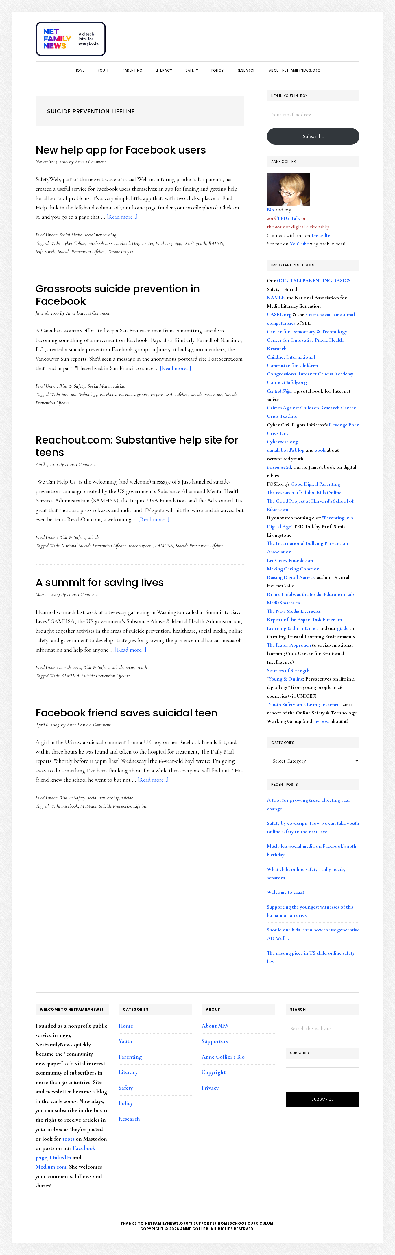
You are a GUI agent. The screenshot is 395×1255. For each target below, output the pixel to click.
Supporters (215, 1041)
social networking (100, 234)
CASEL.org (279, 314)
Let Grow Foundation (290, 560)
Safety (126, 1087)
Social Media (70, 234)
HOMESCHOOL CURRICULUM (246, 1223)
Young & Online (285, 679)
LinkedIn (321, 235)
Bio (270, 210)
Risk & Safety (72, 386)
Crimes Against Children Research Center (311, 407)
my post (321, 721)
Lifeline (181, 394)
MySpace (88, 806)
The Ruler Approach (289, 645)
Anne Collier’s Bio (223, 1056)
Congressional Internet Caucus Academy (310, 374)
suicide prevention (206, 394)
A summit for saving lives (100, 582)
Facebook (108, 394)
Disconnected (279, 467)
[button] (353, 35)
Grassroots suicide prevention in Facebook (118, 295)
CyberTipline (73, 243)
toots (68, 1138)
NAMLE (276, 297)
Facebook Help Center (133, 243)
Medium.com (51, 1166)
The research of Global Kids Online (304, 492)
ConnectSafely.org (287, 382)
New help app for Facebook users (121, 150)
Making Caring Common (293, 569)
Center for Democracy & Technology (307, 331)
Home (126, 1025)
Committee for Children (292, 365)
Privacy (210, 1087)
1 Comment (96, 161)
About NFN (215, 1025)
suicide (119, 386)
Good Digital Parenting (315, 484)
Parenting (130, 1056)
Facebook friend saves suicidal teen (127, 712)
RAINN (215, 243)
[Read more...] (122, 217)
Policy (126, 1103)
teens (130, 667)
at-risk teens (70, 667)
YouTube (299, 243)
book (320, 450)
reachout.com (141, 545)
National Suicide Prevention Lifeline (93, 545)
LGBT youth (194, 243)
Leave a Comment (93, 313)
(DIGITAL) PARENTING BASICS (313, 280)
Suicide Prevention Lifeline (81, 251)
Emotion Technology (79, 394)
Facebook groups (133, 394)
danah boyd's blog (285, 450)
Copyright (214, 1072)
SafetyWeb (45, 251)
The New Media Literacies (294, 611)
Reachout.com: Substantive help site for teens (137, 446)
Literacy (128, 1072)
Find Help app (168, 243)
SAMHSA (164, 545)
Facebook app (99, 243)
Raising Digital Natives (290, 577)
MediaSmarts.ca (283, 602)
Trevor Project (120, 251)
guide (342, 628)
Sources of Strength (288, 670)
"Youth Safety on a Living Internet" (303, 704)
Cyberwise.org (282, 441)
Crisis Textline (282, 416)
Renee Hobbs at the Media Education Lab (310, 594)
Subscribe (313, 136)
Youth (142, 667)
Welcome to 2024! (285, 892)
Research (129, 1118)
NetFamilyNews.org (72, 40)
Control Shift (279, 391)
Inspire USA (162, 394)
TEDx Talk (288, 218)
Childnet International (291, 357)
